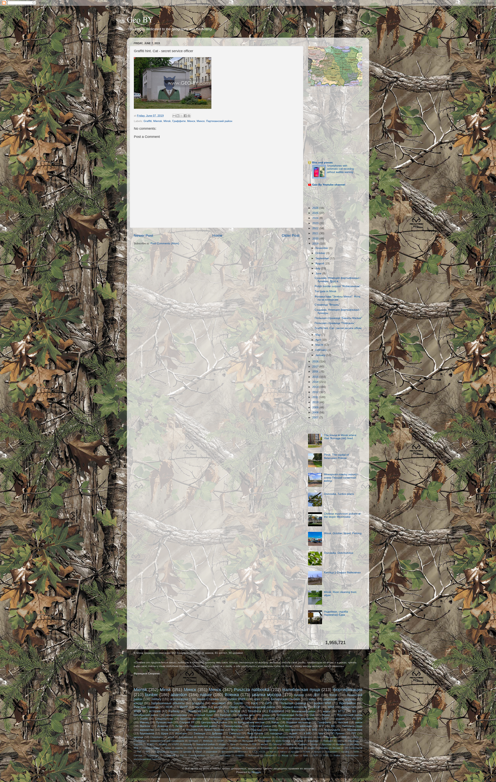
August (320, 263)
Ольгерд (138, 755)
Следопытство (164, 718)
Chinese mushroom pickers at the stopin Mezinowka (342, 515)
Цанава (187, 751)
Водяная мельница (298, 722)
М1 (354, 711)
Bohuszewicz (221, 748)
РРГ (353, 733)
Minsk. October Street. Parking (343, 533)
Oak (312, 715)
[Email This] (174, 116)
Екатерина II (270, 755)
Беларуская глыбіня (285, 699)
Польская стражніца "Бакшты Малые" (338, 318)
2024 (315, 218)
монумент (219, 703)
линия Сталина (208, 699)
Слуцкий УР (187, 722)
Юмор (198, 751)
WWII (137, 711)
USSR (220, 741)
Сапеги (355, 737)
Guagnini (239, 755)
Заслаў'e (233, 741)
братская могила (191, 718)
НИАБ (356, 752)
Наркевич (341, 744)
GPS (268, 703)
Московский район (303, 711)
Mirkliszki (208, 741)
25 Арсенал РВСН (286, 737)
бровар (273, 729)
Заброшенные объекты (168, 703)
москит (264, 744)
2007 (315, 417)
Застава (345, 752)
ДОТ (316, 695)
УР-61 (326, 755)
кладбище (313, 741)
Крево (201, 737)
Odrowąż (277, 744)
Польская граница (293, 703)
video (312, 699)
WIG (314, 729)
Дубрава (217, 733)
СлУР (325, 718)
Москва (336, 748)
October (320, 253)
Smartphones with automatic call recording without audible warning (340, 169)
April (318, 339)
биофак (299, 741)
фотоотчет (348, 707)
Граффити (179, 121)
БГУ (321, 726)
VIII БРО (357, 718)
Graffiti (148, 121)
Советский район (260, 726)
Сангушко (160, 751)
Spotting (162, 744)
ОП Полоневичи (353, 748)
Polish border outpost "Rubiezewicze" (337, 286)
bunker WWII (236, 699)
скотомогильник (295, 729)
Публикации (153, 755)
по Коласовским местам (249, 722)
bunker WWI (322, 703)
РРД (136, 748)
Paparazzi (251, 748)
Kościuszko (253, 755)
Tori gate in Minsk (325, 291)
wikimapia (306, 726)
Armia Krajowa (170, 729)
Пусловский (169, 755)
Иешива (323, 748)
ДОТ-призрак (296, 748)
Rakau (275, 722)
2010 (315, 402)
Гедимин (302, 744)
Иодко (222, 744)
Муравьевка (354, 729)
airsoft (171, 737)
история (155, 711)
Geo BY (140, 19)
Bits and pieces (322, 162)
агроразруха (179, 699)
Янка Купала (255, 733)
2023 (315, 223)
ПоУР (315, 755)
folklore (283, 752)
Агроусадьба (332, 729)
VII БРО (246, 718)
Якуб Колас (285, 726)
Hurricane (181, 733)
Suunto (238, 703)
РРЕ (344, 737)
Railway (174, 711)
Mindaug (237, 748)
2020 (315, 238)
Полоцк (244, 744)
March (319, 344)
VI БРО (175, 744)
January (320, 355)
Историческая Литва (290, 715)
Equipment (276, 711)
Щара (164, 733)
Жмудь (285, 755)
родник (340, 718)
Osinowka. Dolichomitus (338, 552)
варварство (147, 729)
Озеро (233, 707)
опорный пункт (203, 715)
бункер (299, 695)
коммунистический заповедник (167, 741)
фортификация (347, 689)
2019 (315, 243)
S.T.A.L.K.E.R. (258, 752)
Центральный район (214, 722)
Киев (305, 755)
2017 (315, 366)
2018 (315, 361)
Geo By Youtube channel (328, 184)
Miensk (157, 121)
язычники (353, 741)
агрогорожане (352, 755)
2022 (315, 228)
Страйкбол (140, 741)
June (318, 273)
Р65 (139, 751)
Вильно (317, 752)
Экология (194, 711)
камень (179, 748)
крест (258, 699)
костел (138, 703)
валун (218, 707)
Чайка (167, 748)
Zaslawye (199, 733)
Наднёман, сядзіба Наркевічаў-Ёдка (336, 613)
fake (321, 733)
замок (358, 722)
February (321, 349)
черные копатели (294, 707)
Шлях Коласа (283, 741)
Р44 (182, 755)
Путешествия (164, 722)
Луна (232, 744)
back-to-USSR (266, 718)
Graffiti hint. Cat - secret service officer (338, 328)
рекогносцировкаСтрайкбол (147, 759)
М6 (333, 726)
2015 (315, 376)
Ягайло (336, 755)
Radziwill (225, 715)
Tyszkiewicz (306, 737)
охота (340, 741)
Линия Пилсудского (221, 718)
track (254, 703)
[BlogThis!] (178, 116)
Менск (191, 121)
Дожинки (162, 726)
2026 (315, 208)
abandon (179, 694)
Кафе (296, 755)
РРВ (254, 744)
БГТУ (341, 711)
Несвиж (354, 744)
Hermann (193, 741)
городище (276, 733)
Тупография (264, 741)
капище (138, 737)
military (156, 699)
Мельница (247, 741)
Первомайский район (203, 726)
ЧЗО (212, 755)
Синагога (235, 733)
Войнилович (331, 752)
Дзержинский (186, 737)
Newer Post (143, 235)
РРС (148, 751)
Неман (326, 715)
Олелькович (214, 737)
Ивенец (144, 722)
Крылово (327, 744)
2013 (315, 386)
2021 (315, 233)
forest (333, 695)
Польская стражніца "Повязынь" (335, 323)
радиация (330, 699)
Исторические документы (298, 718)
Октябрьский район (146, 715)
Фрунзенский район (349, 715)
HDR (169, 707)
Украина (174, 751)
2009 (315, 407)
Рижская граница (146, 707)
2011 (315, 397)
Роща (229, 737)
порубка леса (246, 715)
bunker (151, 694)
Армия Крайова (214, 729)
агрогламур (225, 755)
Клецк (314, 744)
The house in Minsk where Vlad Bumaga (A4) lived (340, 437)
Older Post (290, 235)
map (319, 737)
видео (327, 711)
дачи (212, 711)
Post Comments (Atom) (165, 243)
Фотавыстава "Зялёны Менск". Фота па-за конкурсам (337, 298)
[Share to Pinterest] (189, 116)
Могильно (237, 729)
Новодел (328, 741)
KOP (317, 707)
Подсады (256, 729)
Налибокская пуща (301, 689)
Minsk (167, 121)
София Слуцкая (151, 748)
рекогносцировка (176, 715)
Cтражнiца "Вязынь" (327, 304)
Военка (232, 694)
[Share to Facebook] (185, 116)
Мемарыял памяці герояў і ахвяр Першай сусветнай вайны (341, 477)
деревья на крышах (260, 737)
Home (217, 235)
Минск (201, 121)
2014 (315, 381)
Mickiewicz (243, 752)
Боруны (187, 744)
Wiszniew (191, 729)
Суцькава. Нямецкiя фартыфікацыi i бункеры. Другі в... (337, 280)
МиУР (184, 707)
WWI (331, 707)
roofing (290, 744)
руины (266, 715)
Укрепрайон (347, 703)
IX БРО (150, 744)
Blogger (256, 772)
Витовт (281, 748)
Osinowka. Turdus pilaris (339, 494)
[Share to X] (181, 116)
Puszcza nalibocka (251, 689)
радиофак (211, 751)
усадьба (198, 703)
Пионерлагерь (233, 726)
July (318, 268)
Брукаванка (147, 733)
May (318, 334)
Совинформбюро (197, 755)
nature (206, 694)
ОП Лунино (337, 733)
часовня (201, 707)
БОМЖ (306, 752)
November (322, 248)
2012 (315, 392)
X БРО (307, 733)
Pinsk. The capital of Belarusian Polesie (336, 456)
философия (203, 748)
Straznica (254, 711)
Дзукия (311, 748)
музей (293, 733)
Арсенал (295, 752)
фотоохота (227, 751)
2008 (315, 412)
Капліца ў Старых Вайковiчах (342, 572)
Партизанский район (219, 121)
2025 (315, 213)
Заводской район (205, 744)
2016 (315, 371)
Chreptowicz (157, 737)
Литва (179, 726)
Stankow (145, 726)
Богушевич (267, 748)
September (322, 258)
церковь (350, 699)
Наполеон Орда (352, 726)
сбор (189, 748)
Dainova (138, 744)
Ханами (240, 737)
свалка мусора (266, 694)
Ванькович (331, 737)
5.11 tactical (232, 711)
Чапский (343, 722)
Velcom (273, 752)
